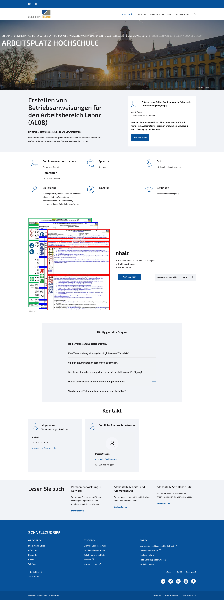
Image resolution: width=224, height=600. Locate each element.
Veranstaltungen (92, 36)
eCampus (169, 572)
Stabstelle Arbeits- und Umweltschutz (127, 36)
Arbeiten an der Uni (40, 36)
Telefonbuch (33, 564)
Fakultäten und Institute (94, 555)
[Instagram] (163, 581)
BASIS (179, 572)
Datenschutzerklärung (172, 596)
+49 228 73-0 (35, 571)
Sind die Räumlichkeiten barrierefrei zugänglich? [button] (93, 362)
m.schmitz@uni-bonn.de (106, 459)
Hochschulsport (91, 564)
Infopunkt (32, 550)
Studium (142, 14)
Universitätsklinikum (149, 550)
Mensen (87, 560)
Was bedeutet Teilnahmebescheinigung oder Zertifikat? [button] (97, 391)
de (29, 4)
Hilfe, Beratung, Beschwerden (153, 560)
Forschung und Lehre (160, 14)
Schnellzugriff (44, 532)
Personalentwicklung (67, 36)
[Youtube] (186, 581)
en (35, 4)
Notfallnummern (147, 564)
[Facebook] (193, 581)
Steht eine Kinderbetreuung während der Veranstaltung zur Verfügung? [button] (105, 372)
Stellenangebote (147, 555)
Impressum (157, 596)
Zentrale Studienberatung (95, 546)
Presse (31, 559)
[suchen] (194, 15)
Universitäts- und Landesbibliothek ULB (157, 546)
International (182, 14)
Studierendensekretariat (94, 550)
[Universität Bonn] (39, 14)
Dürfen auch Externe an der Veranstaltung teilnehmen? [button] (96, 381)
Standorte (32, 555)
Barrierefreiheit (188, 596)
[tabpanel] (112, 55)
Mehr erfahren (77, 511)
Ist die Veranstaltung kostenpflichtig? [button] (87, 343)
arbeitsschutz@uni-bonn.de (44, 448)
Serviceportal (191, 572)
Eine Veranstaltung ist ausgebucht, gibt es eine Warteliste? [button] (98, 353)
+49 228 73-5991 (106, 465)
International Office (36, 546)
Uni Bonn (7, 36)
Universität (127, 14)
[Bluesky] (170, 581)
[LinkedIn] (178, 581)
